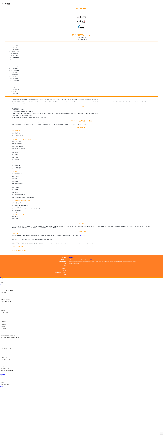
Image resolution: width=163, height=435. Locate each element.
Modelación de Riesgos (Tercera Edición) (7, 370)
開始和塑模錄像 (2, 374)
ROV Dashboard (3, 314)
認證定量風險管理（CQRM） (59, 272)
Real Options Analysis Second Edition (6, 348)
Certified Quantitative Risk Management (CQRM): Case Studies (10, 337)
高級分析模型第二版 (3, 328)
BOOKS (1, 322)
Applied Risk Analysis (4, 357)
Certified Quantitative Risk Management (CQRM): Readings (9, 335)
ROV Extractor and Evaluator (5, 312)
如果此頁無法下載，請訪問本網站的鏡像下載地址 (81, 32)
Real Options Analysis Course (5, 359)
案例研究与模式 (62, 261)
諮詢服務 (64, 270)
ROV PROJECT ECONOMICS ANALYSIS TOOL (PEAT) (7, 290)
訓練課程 (64, 268)
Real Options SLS (3, 288)
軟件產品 (64, 266)
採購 (65, 263)
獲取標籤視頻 (63, 259)
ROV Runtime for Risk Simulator (6, 303)
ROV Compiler (3, 310)
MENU (1, 277)
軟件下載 (64, 257)
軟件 (0, 284)
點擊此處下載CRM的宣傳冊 (81, 37)
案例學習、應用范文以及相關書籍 (5, 384)
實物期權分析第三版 (3, 324)
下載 (1, 375)
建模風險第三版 (3, 326)
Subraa (91, 259)
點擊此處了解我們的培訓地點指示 (81, 39)
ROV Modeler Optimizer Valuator (6, 301)
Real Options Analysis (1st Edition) (6, 361)
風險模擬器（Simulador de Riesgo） (6, 368)
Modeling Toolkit (3, 292)
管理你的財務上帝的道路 (4, 366)
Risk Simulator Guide (4, 339)
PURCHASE (2, 386)
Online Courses (3, 280)
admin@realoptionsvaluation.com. (83, 235)
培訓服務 (1, 278)
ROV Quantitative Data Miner (5, 299)
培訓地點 (2, 282)
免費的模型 (2, 382)
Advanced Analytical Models (5, 350)
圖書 (65, 274)
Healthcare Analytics (4, 321)
